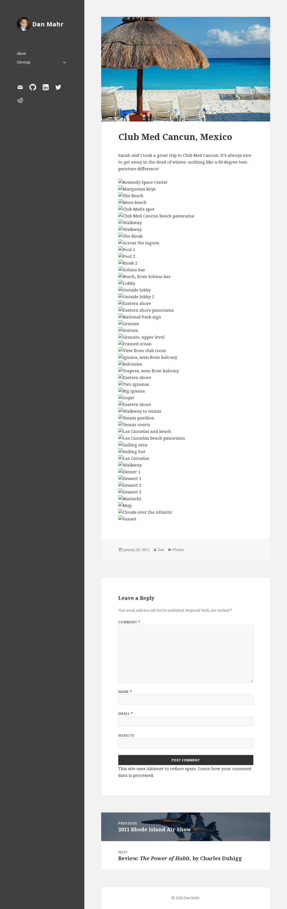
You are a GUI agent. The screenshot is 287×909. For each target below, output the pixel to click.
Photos (178, 549)
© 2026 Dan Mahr (186, 898)
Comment (129, 622)
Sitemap (23, 62)
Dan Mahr (47, 24)
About (21, 53)
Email (125, 713)
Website (126, 735)
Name (125, 691)
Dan (161, 549)
